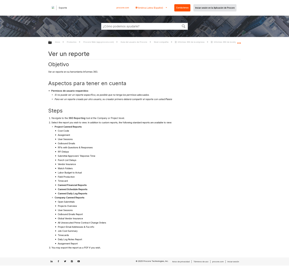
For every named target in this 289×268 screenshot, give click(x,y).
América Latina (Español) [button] (150, 7)
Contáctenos (182, 7)
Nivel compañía (161, 42)
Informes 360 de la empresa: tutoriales (232, 42)
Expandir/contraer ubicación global (239, 41)
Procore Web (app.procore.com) (98, 42)
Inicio (58, 42)
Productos (72, 42)
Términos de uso (200, 261)
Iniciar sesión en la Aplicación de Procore (215, 8)
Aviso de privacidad (181, 261)
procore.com (123, 7)
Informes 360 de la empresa (191, 42)
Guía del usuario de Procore (134, 42)
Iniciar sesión (233, 261)
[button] (183, 26)
